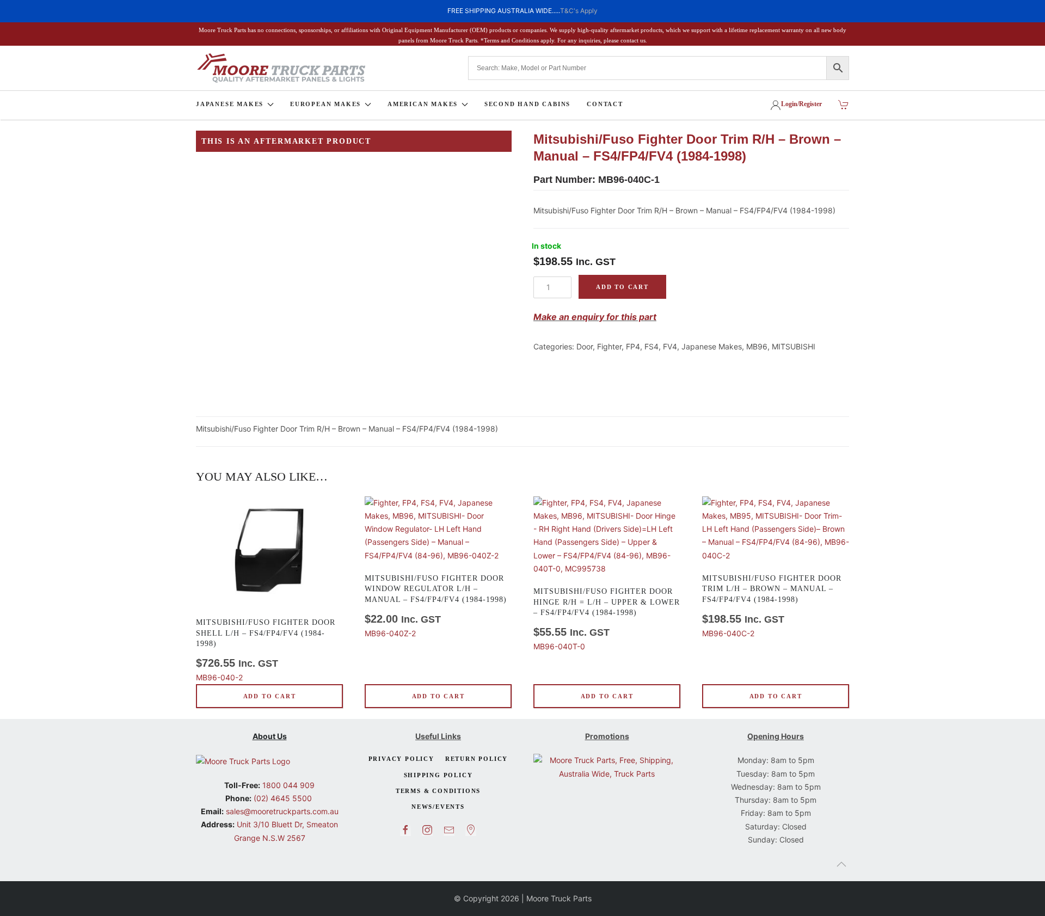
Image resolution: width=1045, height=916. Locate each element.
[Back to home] (281, 68)
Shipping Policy (438, 775)
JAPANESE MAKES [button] (229, 104)
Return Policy (476, 758)
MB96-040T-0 (606, 619)
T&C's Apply (579, 11)
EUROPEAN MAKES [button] (325, 104)
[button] (841, 864)
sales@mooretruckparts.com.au (282, 811)
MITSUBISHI (793, 346)
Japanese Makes (711, 346)
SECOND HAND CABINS (527, 104)
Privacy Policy (401, 758)
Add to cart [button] (269, 696)
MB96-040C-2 (771, 606)
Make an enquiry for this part (594, 316)
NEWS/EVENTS (438, 806)
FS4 (651, 346)
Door (584, 346)
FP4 (633, 346)
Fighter (609, 346)
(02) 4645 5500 (281, 798)
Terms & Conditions (438, 791)
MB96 (756, 346)
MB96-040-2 (265, 650)
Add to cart (622, 287)
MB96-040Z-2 (436, 606)
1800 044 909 (287, 785)
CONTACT (605, 104)
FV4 (670, 346)
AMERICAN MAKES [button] (423, 104)
